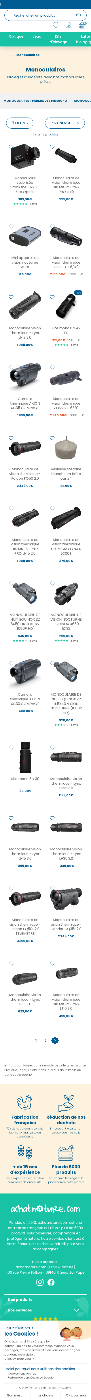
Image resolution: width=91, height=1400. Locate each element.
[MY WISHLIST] (56, 25)
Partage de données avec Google (30, 1377)
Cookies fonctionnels (22, 1373)
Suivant (55, 1040)
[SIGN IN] (69, 25)
